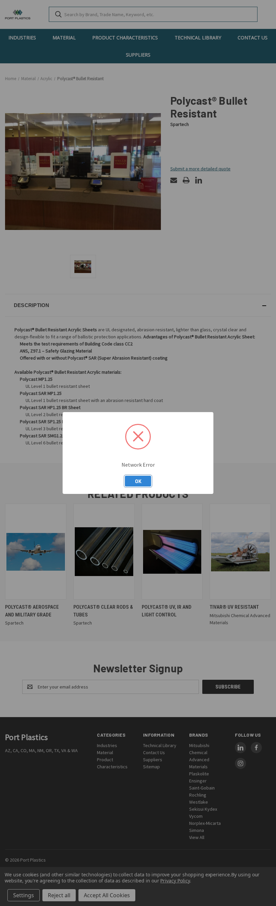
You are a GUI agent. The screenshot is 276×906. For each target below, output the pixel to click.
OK (138, 481)
